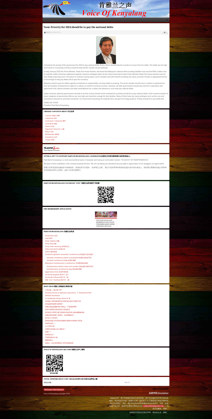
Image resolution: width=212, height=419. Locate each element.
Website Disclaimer (12, 385)
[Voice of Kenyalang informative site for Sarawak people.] (106, 14)
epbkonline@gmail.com (179, 399)
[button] (206, 43)
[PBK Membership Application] (106, 214)
